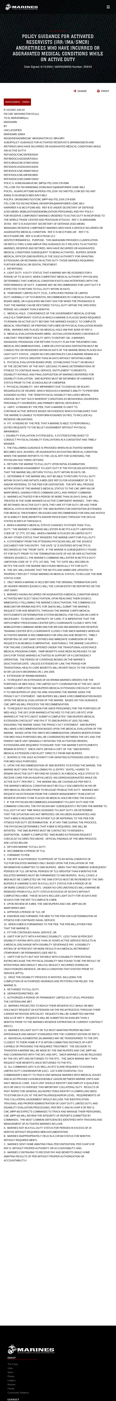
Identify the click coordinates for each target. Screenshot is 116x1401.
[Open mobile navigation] (108, 7)
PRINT (105, 91)
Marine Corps (58, 1349)
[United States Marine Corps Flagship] (21, 7)
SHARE (82, 91)
